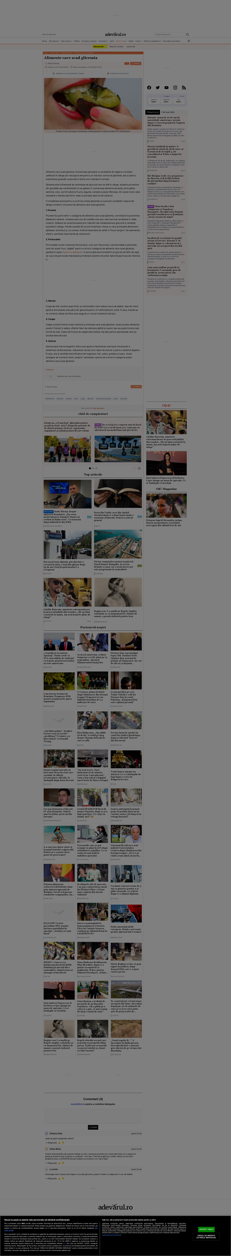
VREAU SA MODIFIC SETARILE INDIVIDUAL (206, 1236)
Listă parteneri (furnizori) (111, 1235)
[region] (115, 1236)
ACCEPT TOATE (206, 1229)
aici (64, 1243)
